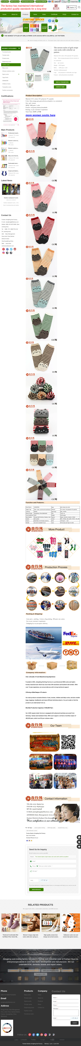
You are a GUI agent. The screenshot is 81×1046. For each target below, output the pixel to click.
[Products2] (40, 25)
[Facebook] (7, 249)
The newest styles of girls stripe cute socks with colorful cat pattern (52, 856)
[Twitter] (11, 249)
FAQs (64, 14)
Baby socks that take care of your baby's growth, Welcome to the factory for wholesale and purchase (13, 155)
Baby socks (5, 68)
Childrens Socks (6, 83)
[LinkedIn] (24, 1039)
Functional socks (6, 52)
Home (4, 14)
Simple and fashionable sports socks (13, 171)
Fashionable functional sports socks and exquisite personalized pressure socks (13, 163)
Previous (1, 110)
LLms (51, 1043)
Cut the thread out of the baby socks (11, 197)
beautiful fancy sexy (62, 827)
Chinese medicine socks (8, 71)
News (35, 14)
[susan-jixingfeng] (27, 841)
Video (44, 14)
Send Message (36, 889)
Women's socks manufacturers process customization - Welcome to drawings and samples (13, 140)
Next (20, 110)
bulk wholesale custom (32, 830)
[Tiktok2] (11, 252)
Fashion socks (42, 40)
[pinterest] (3, 249)
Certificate (54, 14)
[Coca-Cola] (11, 105)
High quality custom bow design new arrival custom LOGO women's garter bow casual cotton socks (14, 936)
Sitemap (46, 1043)
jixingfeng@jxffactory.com (8, 1002)
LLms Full (56, 1043)
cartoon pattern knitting (39, 827)
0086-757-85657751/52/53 (8, 994)
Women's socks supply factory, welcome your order (13, 148)
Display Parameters (62, 82)
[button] (79, 25)
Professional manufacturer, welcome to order (13, 133)
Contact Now (60, 87)
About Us (14, 14)
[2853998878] (29, 841)
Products (25, 14)
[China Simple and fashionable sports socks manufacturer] (4, 172)
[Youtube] (15, 249)
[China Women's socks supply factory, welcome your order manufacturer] (4, 150)
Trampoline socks (6, 87)
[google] (43, 1039)
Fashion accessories (7, 90)
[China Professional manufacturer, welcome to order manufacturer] (4, 135)
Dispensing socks (6, 61)
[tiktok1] (7, 252)
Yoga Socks (5, 77)
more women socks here (40, 115)
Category (36, 40)
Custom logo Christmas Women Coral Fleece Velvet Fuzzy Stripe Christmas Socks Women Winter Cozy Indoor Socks (54, 936)
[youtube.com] (52, 1039)
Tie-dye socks (5, 55)
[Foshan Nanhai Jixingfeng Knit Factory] (56, 7)
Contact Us (74, 14)
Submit (75, 1023)
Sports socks (5, 74)
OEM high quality (51, 827)
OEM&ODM (5, 80)
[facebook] (62, 1039)
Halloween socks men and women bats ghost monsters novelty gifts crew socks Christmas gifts (34, 936)
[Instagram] (3, 252)
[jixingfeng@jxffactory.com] (31, 841)
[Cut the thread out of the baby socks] (11, 189)
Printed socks (5, 58)
